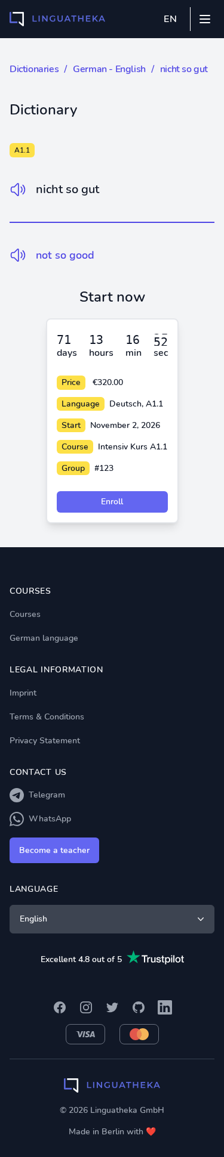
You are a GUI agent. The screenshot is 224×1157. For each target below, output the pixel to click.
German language (44, 638)
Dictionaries (34, 69)
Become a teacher (54, 850)
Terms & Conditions (47, 716)
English (33, 919)
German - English (109, 69)
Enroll (112, 501)
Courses (25, 614)
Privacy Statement (45, 740)
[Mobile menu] (205, 19)
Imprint (23, 693)
